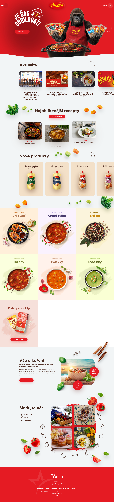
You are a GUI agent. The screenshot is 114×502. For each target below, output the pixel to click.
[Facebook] (52, 484)
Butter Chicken (56, 146)
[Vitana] (57, 6)
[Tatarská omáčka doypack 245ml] (31, 181)
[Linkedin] (59, 484)
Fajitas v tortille (29, 144)
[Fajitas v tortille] (30, 131)
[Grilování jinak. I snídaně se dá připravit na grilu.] (83, 79)
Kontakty (74, 488)
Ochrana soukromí (51, 488)
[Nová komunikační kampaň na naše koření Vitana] (57, 79)
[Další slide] (108, 28)
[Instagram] (61, 484)
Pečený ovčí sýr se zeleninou (84, 142)
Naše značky (40, 488)
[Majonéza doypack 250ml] (57, 181)
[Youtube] (55, 484)
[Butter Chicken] (57, 133)
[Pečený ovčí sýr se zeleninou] (84, 129)
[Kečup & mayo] (82, 181)
